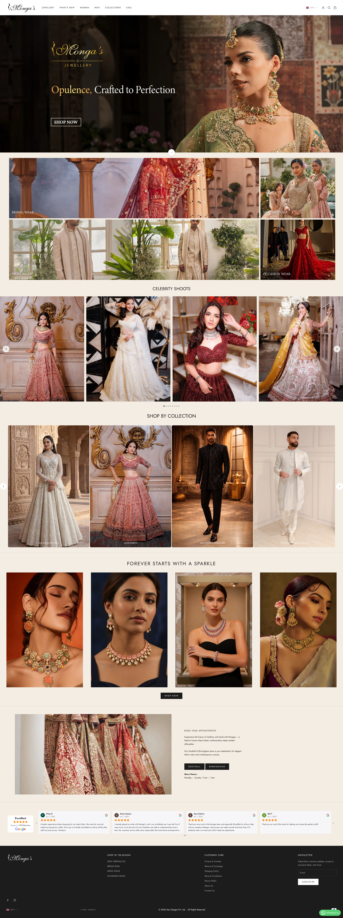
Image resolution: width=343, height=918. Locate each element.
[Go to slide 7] (176, 406)
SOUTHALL (194, 766)
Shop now (172, 695)
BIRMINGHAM (217, 766)
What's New (67, 7)
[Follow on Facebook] (7, 900)
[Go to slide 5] (172, 406)
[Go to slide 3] (168, 406)
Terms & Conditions (213, 876)
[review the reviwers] (106, 815)
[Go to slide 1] (164, 406)
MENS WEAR (113, 871)
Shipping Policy (212, 871)
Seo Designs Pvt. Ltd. (176, 909)
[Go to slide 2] (166, 406)
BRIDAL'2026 (113, 866)
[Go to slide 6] (174, 406)
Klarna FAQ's (210, 880)
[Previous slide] (6, 349)
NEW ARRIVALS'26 (116, 861)
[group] (171, 83)
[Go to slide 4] (170, 406)
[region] (171, 83)
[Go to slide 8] (179, 406)
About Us (209, 885)
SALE (129, 7)
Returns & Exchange (214, 866)
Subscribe (308, 881)
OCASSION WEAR (116, 876)
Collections (113, 7)
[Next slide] (337, 349)
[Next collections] (339, 486)
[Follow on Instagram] (14, 900)
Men (97, 7)
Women (84, 7)
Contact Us (209, 890)
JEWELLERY (48, 7)
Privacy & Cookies (213, 861)
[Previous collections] (3, 486)
